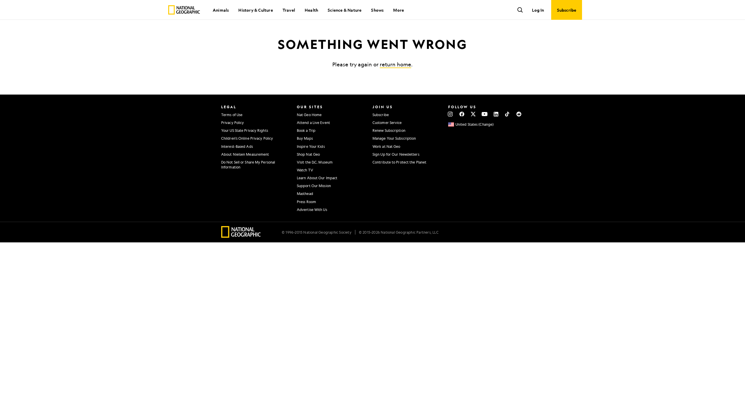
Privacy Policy (232, 122)
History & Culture (255, 10)
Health (311, 10)
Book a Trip (306, 130)
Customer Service (387, 122)
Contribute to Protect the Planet (399, 162)
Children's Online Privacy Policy (247, 138)
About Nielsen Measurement (245, 154)
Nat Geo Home (309, 114)
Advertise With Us (312, 209)
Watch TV (305, 170)
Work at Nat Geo (386, 146)
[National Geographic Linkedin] (496, 114)
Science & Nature (344, 10)
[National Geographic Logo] (241, 236)
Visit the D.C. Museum (315, 162)
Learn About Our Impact (317, 177)
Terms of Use (231, 114)
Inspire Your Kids (311, 146)
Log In (538, 10)
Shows (377, 10)
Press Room (306, 201)
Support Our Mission (314, 185)
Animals (221, 10)
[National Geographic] (184, 10)
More (398, 10)
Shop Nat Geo (308, 154)
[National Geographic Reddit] (518, 114)
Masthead (305, 193)
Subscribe (380, 114)
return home (395, 64)
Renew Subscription (388, 130)
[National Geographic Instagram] (450, 114)
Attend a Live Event (313, 122)
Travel (289, 10)
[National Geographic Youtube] (484, 114)
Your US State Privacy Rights (244, 130)
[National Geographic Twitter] (473, 114)
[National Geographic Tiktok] (507, 114)
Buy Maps (305, 138)
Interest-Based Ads (237, 146)
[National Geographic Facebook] (461, 114)
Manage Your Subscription (394, 138)
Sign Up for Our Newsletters (395, 154)
